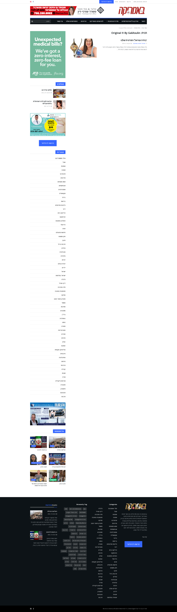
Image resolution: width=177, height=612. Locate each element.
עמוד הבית (144, 28)
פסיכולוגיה (62, 357)
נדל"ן (63, 315)
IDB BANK (83, 512)
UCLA (71, 523)
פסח (84, 565)
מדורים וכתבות (113, 21)
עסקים (63, 346)
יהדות (63, 260)
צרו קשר (129, 2)
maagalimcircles (80, 519)
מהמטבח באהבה (60, 291)
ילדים (63, 268)
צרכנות (63, 365)
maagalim (82, 516)
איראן (65, 523)
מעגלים (73, 558)
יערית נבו (83, 551)
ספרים (63, 334)
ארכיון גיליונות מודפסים (130, 21)
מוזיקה (63, 295)
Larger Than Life (71, 512)
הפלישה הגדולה (61, 450)
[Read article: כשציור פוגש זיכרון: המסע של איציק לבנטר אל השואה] (38, 476)
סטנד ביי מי (82, 561)
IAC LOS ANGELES (75, 509)
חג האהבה (83, 544)
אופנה (63, 170)
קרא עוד (144, 537)
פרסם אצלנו (122, 2)
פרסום (63, 361)
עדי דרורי (73, 561)
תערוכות (62, 393)
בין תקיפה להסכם (42, 450)
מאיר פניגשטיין (73, 551)
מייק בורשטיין (82, 558)
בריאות (63, 201)
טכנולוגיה (62, 252)
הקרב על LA (43, 467)
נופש (63, 322)
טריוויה (75, 547)
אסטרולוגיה (61, 189)
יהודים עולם (61, 264)
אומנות (63, 166)
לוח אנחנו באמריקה (96, 21)
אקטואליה (62, 193)
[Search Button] (32, 21)
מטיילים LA (72, 554)
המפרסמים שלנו (72, 21)
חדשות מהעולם (60, 232)
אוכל (64, 162)
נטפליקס (66, 558)
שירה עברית (82, 568)
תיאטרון (63, 389)
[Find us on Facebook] (33, 2)
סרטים (63, 338)
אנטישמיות (62, 186)
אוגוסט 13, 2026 (52, 514)
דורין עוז (65, 530)
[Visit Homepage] (128, 11)
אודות (116, 2)
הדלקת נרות (61, 213)
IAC (85, 509)
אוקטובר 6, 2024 (126, 43)
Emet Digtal (132, 609)
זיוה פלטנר (67, 540)
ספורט (63, 326)
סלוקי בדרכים (47, 90)
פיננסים (62, 354)
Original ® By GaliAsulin (125, 28)
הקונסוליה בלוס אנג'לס (79, 540)
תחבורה (63, 385)
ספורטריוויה (61, 330)
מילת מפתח (137, 28)
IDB (66, 509)
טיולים (63, 248)
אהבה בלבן (62, 484)
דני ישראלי (83, 533)
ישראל (63, 271)
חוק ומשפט (62, 236)
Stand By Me (68, 519)
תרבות (63, 397)
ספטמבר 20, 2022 (45, 92)
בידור (63, 197)
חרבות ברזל (61, 244)
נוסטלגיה (62, 318)
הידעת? (63, 225)
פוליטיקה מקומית (60, 350)
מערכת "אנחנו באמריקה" (139, 43)
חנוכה (75, 544)
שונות (63, 373)
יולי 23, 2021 (47, 106)
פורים (67, 561)
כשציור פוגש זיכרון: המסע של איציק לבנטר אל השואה (39, 484)
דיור (64, 209)
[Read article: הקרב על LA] (38, 459)
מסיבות (63, 307)
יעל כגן (69, 547)
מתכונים (62, 311)
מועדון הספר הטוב (59, 299)
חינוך (63, 240)
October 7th (60, 158)
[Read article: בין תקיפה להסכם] (38, 442)
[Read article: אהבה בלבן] (57, 476)
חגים (64, 229)
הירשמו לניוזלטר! (106, 2)
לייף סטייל (62, 283)
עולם (63, 342)
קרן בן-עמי (77, 565)
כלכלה (63, 279)
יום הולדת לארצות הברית (58, 467)
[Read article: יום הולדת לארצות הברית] (57, 459)
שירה (63, 377)
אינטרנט (62, 174)
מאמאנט (64, 551)
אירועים (83, 21)
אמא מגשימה (61, 182)
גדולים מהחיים (82, 530)
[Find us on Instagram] (30, 2)
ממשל (63, 303)
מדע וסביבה (61, 287)
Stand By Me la (81, 523)
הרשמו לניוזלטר (48, 143)
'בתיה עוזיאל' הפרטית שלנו (134, 40)
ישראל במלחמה (60, 275)
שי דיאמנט (69, 565)
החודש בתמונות (60, 221)
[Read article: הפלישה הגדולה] (57, 442)
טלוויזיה (63, 256)
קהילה (63, 369)
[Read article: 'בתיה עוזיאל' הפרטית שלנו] (83, 48)
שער (75, 568)
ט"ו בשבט (83, 547)
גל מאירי (72, 530)
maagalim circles (71, 516)
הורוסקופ (62, 217)
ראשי (143, 21)
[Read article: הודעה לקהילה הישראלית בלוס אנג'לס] (59, 104)
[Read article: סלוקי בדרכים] (59, 93)
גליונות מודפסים (60, 205)
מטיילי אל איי (82, 554)
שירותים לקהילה (60, 381)
